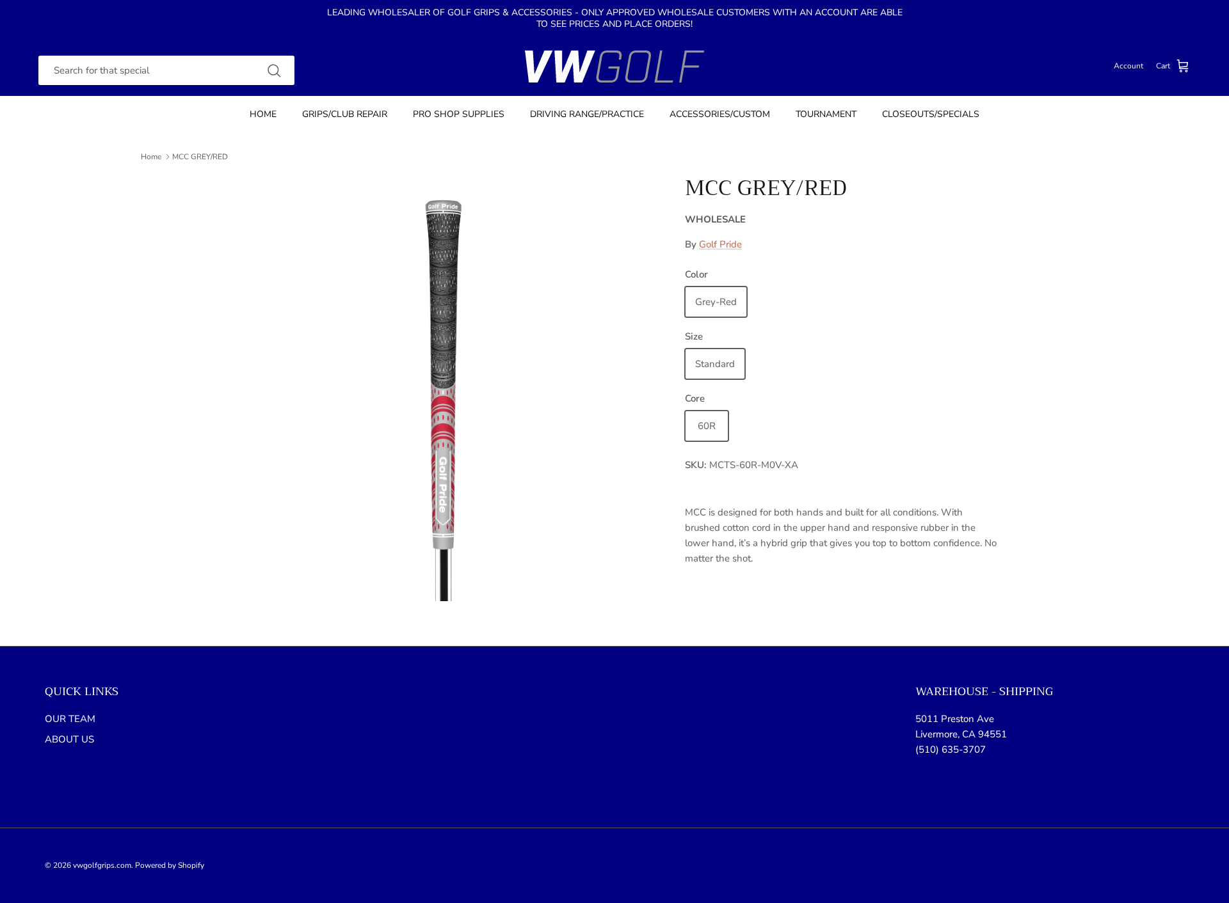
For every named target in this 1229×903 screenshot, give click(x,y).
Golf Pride (720, 244)
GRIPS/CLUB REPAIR (344, 114)
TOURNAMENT (826, 114)
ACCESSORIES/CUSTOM (720, 114)
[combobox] (166, 71)
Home (151, 157)
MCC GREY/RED (200, 157)
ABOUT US (69, 739)
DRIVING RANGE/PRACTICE (587, 114)
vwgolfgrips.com (102, 865)
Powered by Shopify (169, 865)
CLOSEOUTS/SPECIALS (930, 114)
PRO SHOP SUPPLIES (458, 114)
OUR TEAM (70, 718)
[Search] (274, 70)
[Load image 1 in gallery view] (443, 388)
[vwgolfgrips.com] (614, 66)
